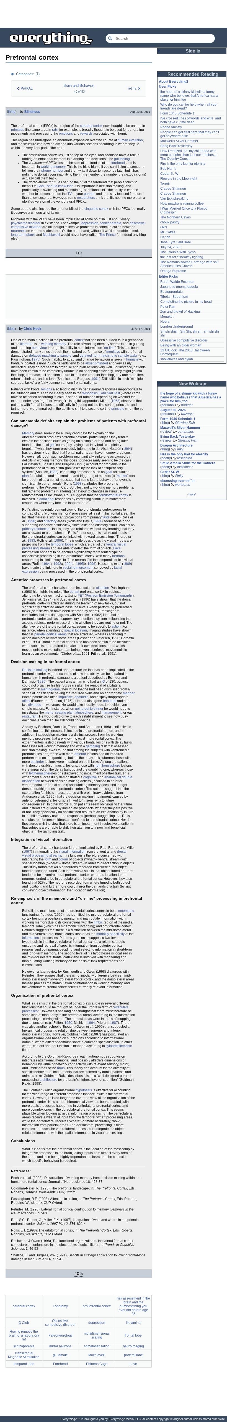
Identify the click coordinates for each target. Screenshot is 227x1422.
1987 (114, 1023)
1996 (58, 540)
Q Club (24, 1323)
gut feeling (122, 159)
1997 (27, 852)
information (30, 938)
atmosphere (84, 712)
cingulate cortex (96, 209)
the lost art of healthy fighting (181, 257)
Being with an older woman (180, 345)
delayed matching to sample (50, 356)
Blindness (32, 112)
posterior (37, 762)
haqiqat (186, 405)
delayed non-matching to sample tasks (109, 356)
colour (63, 859)
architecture (48, 1080)
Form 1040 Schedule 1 (177, 113)
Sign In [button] (193, 51)
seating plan (64, 712)
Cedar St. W (169, 174)
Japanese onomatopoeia (179, 287)
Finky (179, 449)
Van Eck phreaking (174, 198)
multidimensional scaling (97, 1335)
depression (89, 223)
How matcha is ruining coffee (182, 203)
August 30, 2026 (173, 410)
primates (17, 130)
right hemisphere (107, 766)
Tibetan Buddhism (174, 297)
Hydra (164, 321)
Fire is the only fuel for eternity (182, 164)
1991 (95, 379)
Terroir (165, 184)
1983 (31, 540)
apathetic (81, 697)
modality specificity (110, 934)
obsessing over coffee (177, 481)
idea (11, 329)
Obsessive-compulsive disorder (60, 1323)
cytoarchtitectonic (119, 1046)
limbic (98, 922)
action (116, 626)
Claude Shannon (173, 189)
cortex (79, 340)
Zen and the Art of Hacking (180, 312)
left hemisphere (40, 773)
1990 (31, 521)
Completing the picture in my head (186, 302)
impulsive (65, 697)
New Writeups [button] (193, 383)
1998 (78, 484)
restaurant (29, 716)
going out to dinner (89, 709)
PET (81, 595)
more (192, 494)
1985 (41, 681)
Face (117, 548)
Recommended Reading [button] (192, 74)
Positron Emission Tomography (109, 595)
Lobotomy (60, 1306)
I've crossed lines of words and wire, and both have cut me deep (191, 120)
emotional (46, 499)
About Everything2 (173, 82)
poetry (166, 458)
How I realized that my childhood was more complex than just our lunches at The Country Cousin (189, 155)
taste (106, 517)
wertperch (182, 485)
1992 (57, 564)
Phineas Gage (97, 1364)
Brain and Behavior (78, 86)
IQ (103, 681)
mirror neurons (60, 1346)
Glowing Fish (185, 423)
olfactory (50, 521)
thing (12, 112)
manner (129, 693)
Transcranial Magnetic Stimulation (24, 1355)
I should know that (59, 186)
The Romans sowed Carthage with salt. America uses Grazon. (190, 264)
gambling (93, 746)
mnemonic (126, 911)
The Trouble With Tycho (178, 252)
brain (61, 1068)
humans (132, 359)
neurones (18, 231)
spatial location (75, 630)
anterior (80, 754)
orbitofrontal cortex (114, 495)
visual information (72, 852)
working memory (53, 167)
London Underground (176, 326)
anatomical (112, 777)
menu (49, 712)
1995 (80, 564)
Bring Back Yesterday (176, 146)
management (112, 712)
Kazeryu (187, 414)
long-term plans (23, 235)
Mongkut (166, 317)
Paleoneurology (60, 1335)
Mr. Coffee (168, 232)
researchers (86, 198)
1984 (46, 564)
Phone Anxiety (171, 127)
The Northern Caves (175, 217)
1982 (53, 472)
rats (55, 130)
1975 (35, 359)
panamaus (186, 432)
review (166, 432)
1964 (127, 449)
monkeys (113, 352)
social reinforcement (78, 568)
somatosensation (97, 1346)
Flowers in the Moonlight (178, 179)
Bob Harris (168, 169)
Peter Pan (167, 307)
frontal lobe (133, 1335)
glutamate (60, 1355)
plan (25, 476)
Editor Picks (168, 276)
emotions (66, 133)
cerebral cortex (91, 126)
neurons (118, 556)
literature (26, 344)
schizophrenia (110, 223)
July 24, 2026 (170, 247)
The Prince (107, 235)
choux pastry (169, 222)
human (123, 140)
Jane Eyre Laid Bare (175, 242)
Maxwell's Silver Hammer (179, 141)
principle (117, 409)
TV (70, 194)
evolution (136, 140)
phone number (52, 171)
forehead (118, 163)
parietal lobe (133, 1355)
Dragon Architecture (176, 445)
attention (102, 588)
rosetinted (184, 458)
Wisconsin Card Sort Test (101, 393)
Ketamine (133, 1323)
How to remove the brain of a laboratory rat (24, 1335)
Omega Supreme (173, 271)
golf (52, 445)
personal (168, 405)
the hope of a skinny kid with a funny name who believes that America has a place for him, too (189, 95)
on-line (109, 348)
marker (122, 476)
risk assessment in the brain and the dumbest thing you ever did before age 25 (133, 1306)
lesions (46, 389)
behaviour (39, 348)
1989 (127, 564)
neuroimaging (133, 1346)
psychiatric (19, 223)
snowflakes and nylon (176, 359)
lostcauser (185, 467)
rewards (86, 133)
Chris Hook (32, 329)
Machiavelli (51, 235)
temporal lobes (62, 544)
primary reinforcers (36, 529)
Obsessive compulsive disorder (183, 340)
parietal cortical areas (50, 634)
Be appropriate (171, 292)
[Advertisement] (113, 13)
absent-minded (96, 363)
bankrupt (109, 701)
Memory (28, 433)
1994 (98, 521)
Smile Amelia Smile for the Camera (187, 463)
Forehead (60, 1364)
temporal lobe (24, 1364)
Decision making (34, 670)
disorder (34, 223)
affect (26, 701)
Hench (165, 237)
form (48, 859)
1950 (68, 1023)
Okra (163, 227)
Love (133, 1364)
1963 (115, 401)
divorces (34, 705)
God (40, 186)
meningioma (50, 689)
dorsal (74, 592)
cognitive (90, 777)
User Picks (167, 86)
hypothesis (84, 1090)
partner (89, 194)
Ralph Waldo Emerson (177, 282)
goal (108, 472)
